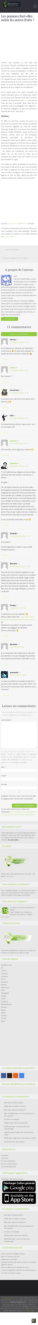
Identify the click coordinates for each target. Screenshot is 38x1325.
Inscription (4, 1155)
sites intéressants (29, 1310)
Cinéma (3, 971)
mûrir (26, 100)
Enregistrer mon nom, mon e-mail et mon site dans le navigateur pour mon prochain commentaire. (18, 797)
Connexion (4, 1158)
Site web (4, 784)
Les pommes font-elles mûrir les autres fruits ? (17, 18)
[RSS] (15, 1075)
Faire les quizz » (11, 876)
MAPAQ (25, 223)
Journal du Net (13, 223)
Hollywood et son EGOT (9, 1259)
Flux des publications (8, 1161)
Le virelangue (15, 1119)
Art (2, 968)
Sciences (4, 1016)
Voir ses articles (9, 319)
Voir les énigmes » (5, 917)
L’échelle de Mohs (17, 1103)
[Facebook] (3, 1075)
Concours (4, 973)
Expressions (5, 988)
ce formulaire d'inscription (21, 895)
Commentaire (6, 720)
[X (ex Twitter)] (9, 1075)
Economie (4, 982)
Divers (3, 979)
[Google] (21, 1075)
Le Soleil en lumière (19, 1106)
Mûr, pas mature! (18, 1142)
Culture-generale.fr (8, 1298)
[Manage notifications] (33, 1320)
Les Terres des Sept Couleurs (11, 1273)
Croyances (4, 976)
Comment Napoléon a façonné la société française (18, 1270)
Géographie (5, 993)
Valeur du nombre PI (19, 1110)
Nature (3, 1010)
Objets (3, 1013)
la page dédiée (9, 236)
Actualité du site (6, 965)
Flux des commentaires (9, 1164)
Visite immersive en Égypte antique (13, 1254)
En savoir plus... (14, 840)
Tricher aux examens (21, 1123)
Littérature (4, 1002)
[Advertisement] (19, 42)
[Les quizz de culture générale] (17, 862)
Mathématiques (6, 1004)
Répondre (5, 360)
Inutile (3, 999)
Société (3, 1018)
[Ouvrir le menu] (35, 6)
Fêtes (3, 990)
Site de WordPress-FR (8, 1167)
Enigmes (4, 985)
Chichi (12, 367)
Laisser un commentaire (19, 334)
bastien (13, 441)
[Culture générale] (11, 4)
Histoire (3, 996)
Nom (3, 767)
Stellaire (13, 463)
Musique (4, 1007)
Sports (3, 1021)
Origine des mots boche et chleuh (24, 1138)
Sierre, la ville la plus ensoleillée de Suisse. (15, 1267)
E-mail (4, 776)
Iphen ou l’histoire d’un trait (10, 1257)
